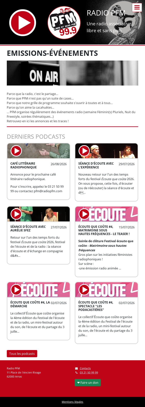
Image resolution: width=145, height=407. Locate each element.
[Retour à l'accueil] (64, 22)
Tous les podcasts (22, 354)
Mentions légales (72, 402)
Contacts (85, 368)
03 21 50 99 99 (89, 372)
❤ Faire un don (87, 383)
